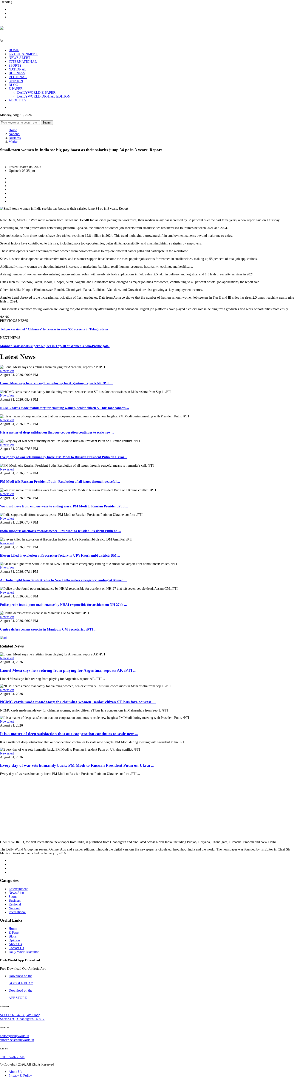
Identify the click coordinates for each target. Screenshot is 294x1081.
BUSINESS (17, 73)
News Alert (16, 893)
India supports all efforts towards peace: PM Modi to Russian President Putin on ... (60, 531)
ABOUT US (17, 100)
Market (13, 142)
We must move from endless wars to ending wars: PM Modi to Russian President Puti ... (64, 506)
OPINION (16, 81)
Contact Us (16, 948)
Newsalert (7, 371)
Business (15, 138)
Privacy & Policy (20, 1075)
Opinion (14, 940)
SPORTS (15, 65)
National (14, 134)
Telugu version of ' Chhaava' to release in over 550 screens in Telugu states (54, 329)
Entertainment (18, 889)
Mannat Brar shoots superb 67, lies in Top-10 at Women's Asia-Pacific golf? (55, 346)
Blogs (13, 936)
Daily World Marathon (24, 952)
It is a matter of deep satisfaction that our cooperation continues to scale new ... (57, 432)
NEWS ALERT (19, 58)
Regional (15, 904)
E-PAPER (16, 88)
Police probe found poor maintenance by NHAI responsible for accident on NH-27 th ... (63, 604)
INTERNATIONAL (23, 61)
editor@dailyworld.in (14, 1036)
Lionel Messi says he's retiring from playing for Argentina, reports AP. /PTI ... (56, 383)
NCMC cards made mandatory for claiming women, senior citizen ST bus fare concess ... (64, 408)
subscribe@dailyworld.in (17, 1040)
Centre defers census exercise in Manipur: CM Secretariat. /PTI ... (48, 629)
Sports (13, 896)
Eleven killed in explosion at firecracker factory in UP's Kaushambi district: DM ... (60, 555)
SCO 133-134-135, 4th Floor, (20, 1015)
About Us (15, 944)
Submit (46, 122)
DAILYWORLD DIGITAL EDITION (43, 96)
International (17, 912)
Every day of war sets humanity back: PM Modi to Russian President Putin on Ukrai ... (63, 457)
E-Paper (14, 932)
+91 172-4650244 (12, 1057)
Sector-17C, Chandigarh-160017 (22, 1019)
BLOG (13, 85)
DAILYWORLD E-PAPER (36, 92)
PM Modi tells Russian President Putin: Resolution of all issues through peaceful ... (60, 481)
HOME (14, 50)
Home (13, 130)
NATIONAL (17, 69)
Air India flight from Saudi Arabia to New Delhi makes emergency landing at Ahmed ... (63, 580)
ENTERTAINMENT (23, 54)
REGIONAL (18, 77)
